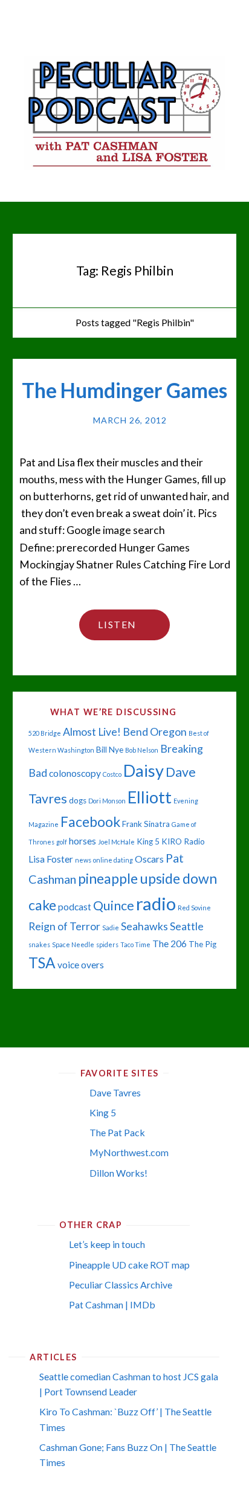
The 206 (169, 943)
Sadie (110, 927)
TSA (42, 962)
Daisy (143, 770)
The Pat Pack (117, 1132)
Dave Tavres (115, 1092)
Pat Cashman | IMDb (112, 1304)
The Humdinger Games (124, 390)
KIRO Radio (183, 841)
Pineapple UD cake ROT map (129, 1264)
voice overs (80, 964)
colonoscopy (75, 773)
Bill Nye (109, 749)
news (83, 860)
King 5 (148, 841)
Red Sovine (194, 908)
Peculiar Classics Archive (120, 1284)
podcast (74, 906)
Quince (113, 905)
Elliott (150, 797)
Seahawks (144, 926)
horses (82, 840)
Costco (112, 774)
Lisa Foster (50, 859)
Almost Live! (92, 731)
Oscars (149, 859)
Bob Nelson (141, 750)
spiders (107, 944)
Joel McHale (116, 842)
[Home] (60, 322)
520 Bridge (44, 733)
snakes (39, 944)
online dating (113, 860)
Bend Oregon (155, 731)
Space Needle (73, 944)
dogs (77, 800)
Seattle (187, 926)
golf (61, 842)
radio (156, 903)
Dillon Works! (118, 1173)
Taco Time (135, 944)
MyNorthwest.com (129, 1152)
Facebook (90, 821)
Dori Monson (107, 801)
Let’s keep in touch (107, 1244)
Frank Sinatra (146, 824)
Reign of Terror (64, 926)
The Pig (202, 944)
